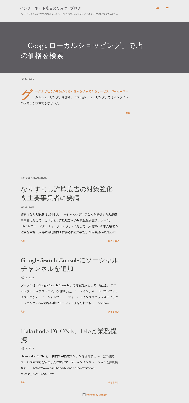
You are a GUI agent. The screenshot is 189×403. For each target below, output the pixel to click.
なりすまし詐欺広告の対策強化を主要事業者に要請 (67, 193)
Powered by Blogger (96, 394)
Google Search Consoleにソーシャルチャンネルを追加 (70, 264)
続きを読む (113, 240)
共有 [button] (128, 113)
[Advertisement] (70, 139)
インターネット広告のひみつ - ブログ (50, 8)
